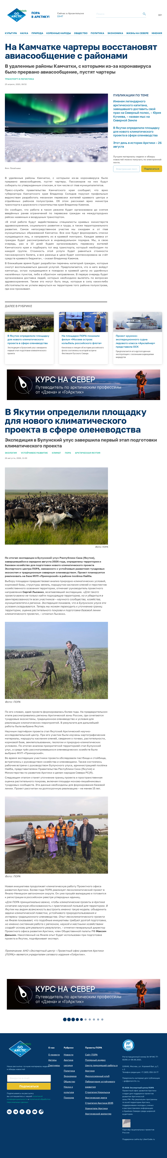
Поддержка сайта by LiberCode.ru (138, 1139)
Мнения (157, 33)
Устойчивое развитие (34, 452)
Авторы (52, 1060)
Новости (68, 1054)
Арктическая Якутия (87, 452)
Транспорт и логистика (19, 79)
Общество (81, 33)
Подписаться (151, 168)
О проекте (54, 1054)
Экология (11, 452)
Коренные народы (58, 33)
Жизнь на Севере (137, 33)
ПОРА (68, 452)
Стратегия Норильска (97, 1092)
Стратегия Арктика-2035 (99, 1103)
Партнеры (54, 1065)
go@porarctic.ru (131, 1081)
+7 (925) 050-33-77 (149, 1072)
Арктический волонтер (98, 1113)
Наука (24, 33)
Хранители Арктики (96, 1108)
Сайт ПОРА (91, 1054)
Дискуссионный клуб (97, 1076)
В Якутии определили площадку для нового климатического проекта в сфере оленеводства (136, 131)
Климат (56, 452)
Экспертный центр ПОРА (142, 1087)
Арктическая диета (96, 1097)
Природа (37, 33)
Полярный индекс (95, 1060)
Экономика (115, 33)
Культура (11, 33)
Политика (97, 33)
